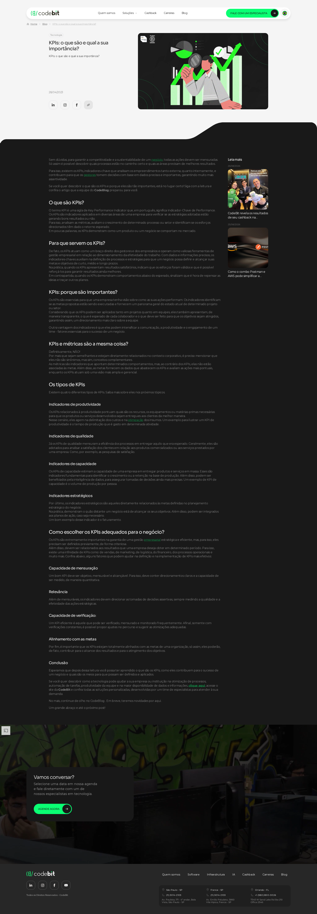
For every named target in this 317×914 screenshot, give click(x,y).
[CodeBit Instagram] (65, 105)
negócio (157, 159)
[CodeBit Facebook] (76, 105)
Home (33, 24)
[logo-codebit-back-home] (45, 13)
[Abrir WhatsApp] (307, 904)
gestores (90, 175)
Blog (44, 24)
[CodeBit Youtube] (66, 885)
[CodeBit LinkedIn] (53, 105)
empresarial (152, 539)
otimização (135, 420)
